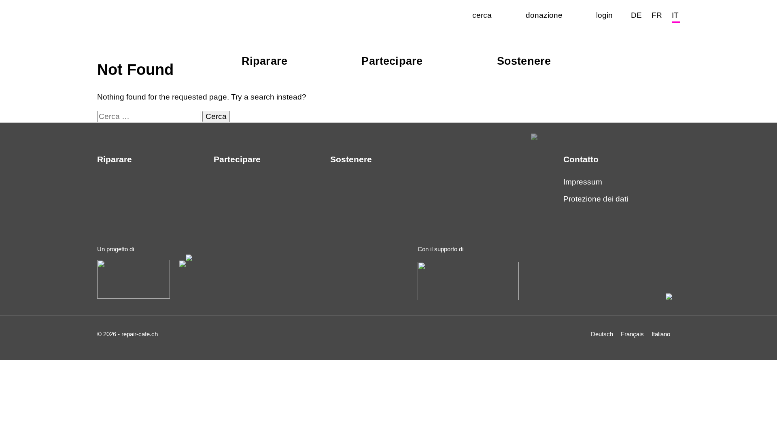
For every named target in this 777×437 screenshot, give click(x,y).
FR (657, 15)
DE (636, 15)
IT (675, 15)
